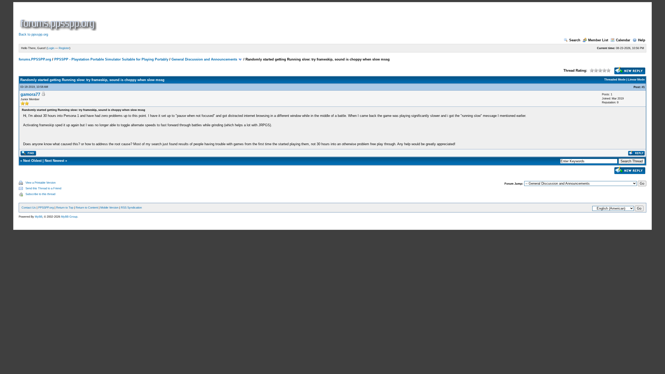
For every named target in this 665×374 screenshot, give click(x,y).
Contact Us (29, 207)
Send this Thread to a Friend (43, 188)
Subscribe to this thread (40, 194)
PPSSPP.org (46, 207)
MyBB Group (69, 216)
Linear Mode (636, 79)
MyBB (38, 216)
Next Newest (54, 161)
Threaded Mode (615, 79)
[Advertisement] (192, 19)
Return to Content (87, 207)
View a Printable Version (40, 182)
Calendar (623, 40)
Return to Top (64, 207)
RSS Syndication (131, 207)
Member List (598, 40)
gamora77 (30, 94)
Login (51, 48)
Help (641, 40)
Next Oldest (32, 161)
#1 (643, 87)
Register (64, 48)
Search (574, 40)
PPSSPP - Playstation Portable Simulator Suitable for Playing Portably (111, 59)
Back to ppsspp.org (33, 34)
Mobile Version (109, 207)
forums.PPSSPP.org (35, 59)
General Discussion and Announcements (204, 59)
